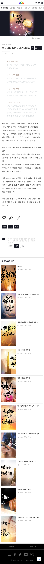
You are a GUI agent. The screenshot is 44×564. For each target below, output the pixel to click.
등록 (17, 246)
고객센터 (11, 547)
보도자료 (12, 8)
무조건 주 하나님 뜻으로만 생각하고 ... (28, 434)
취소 (22, 246)
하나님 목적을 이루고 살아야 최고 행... (28, 406)
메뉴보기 (2, 3)
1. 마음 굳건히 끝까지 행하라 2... (28, 294)
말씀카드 (41, 8)
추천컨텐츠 (4, 8)
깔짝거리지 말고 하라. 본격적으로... (27, 322)
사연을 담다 (26, 8)
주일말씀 (19, 8)
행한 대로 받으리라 (23, 378)
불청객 (19, 266)
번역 (4, 227)
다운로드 (38, 38)
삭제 (16, 227)
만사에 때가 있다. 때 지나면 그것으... (28, 517)
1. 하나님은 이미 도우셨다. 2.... (27, 462)
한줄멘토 (34, 8)
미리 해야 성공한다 (23, 350)
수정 (10, 227)
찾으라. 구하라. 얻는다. (25, 489)
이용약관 (33, 547)
